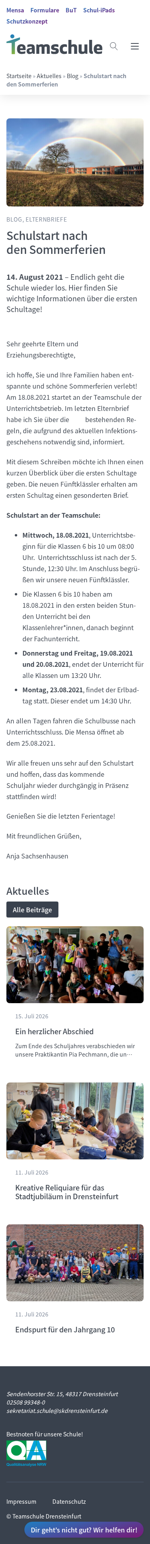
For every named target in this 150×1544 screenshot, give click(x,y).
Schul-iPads (99, 10)
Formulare (44, 10)
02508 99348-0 (25, 1402)
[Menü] (135, 46)
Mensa (15, 10)
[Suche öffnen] (114, 46)
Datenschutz (69, 1501)
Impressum (21, 1501)
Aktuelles (49, 76)
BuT (71, 10)
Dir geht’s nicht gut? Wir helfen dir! (84, 1529)
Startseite (19, 76)
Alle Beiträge (32, 909)
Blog (72, 76)
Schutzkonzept (27, 21)
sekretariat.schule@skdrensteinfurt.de (57, 1410)
